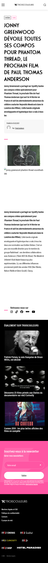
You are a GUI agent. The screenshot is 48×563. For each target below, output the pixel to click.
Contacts (4, 517)
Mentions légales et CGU (10, 510)
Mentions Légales (11, 556)
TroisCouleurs (19, 128)
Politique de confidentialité (10, 513)
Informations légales (32, 484)
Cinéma (7, 17)
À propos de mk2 (7, 521)
